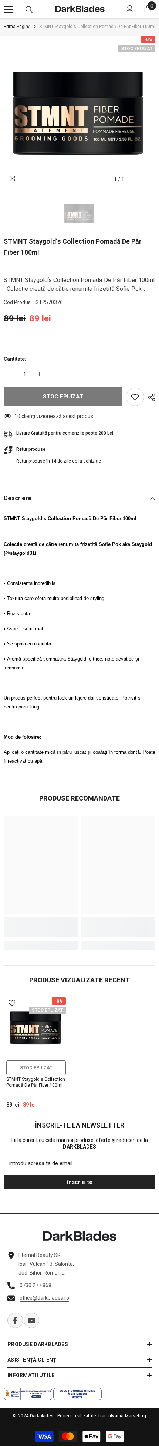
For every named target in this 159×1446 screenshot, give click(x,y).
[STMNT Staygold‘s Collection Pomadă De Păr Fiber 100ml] (36, 1027)
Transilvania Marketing (122, 1415)
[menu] (8, 9)
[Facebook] (15, 1320)
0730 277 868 (35, 1285)
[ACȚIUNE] (149, 397)
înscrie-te (79, 1182)
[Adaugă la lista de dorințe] (135, 397)
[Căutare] (29, 9)
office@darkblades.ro (44, 1298)
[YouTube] (31, 1320)
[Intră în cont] (130, 9)
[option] (79, 111)
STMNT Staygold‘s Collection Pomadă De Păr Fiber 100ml (35, 1082)
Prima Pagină (17, 26)
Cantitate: (15, 359)
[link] (41, 927)
